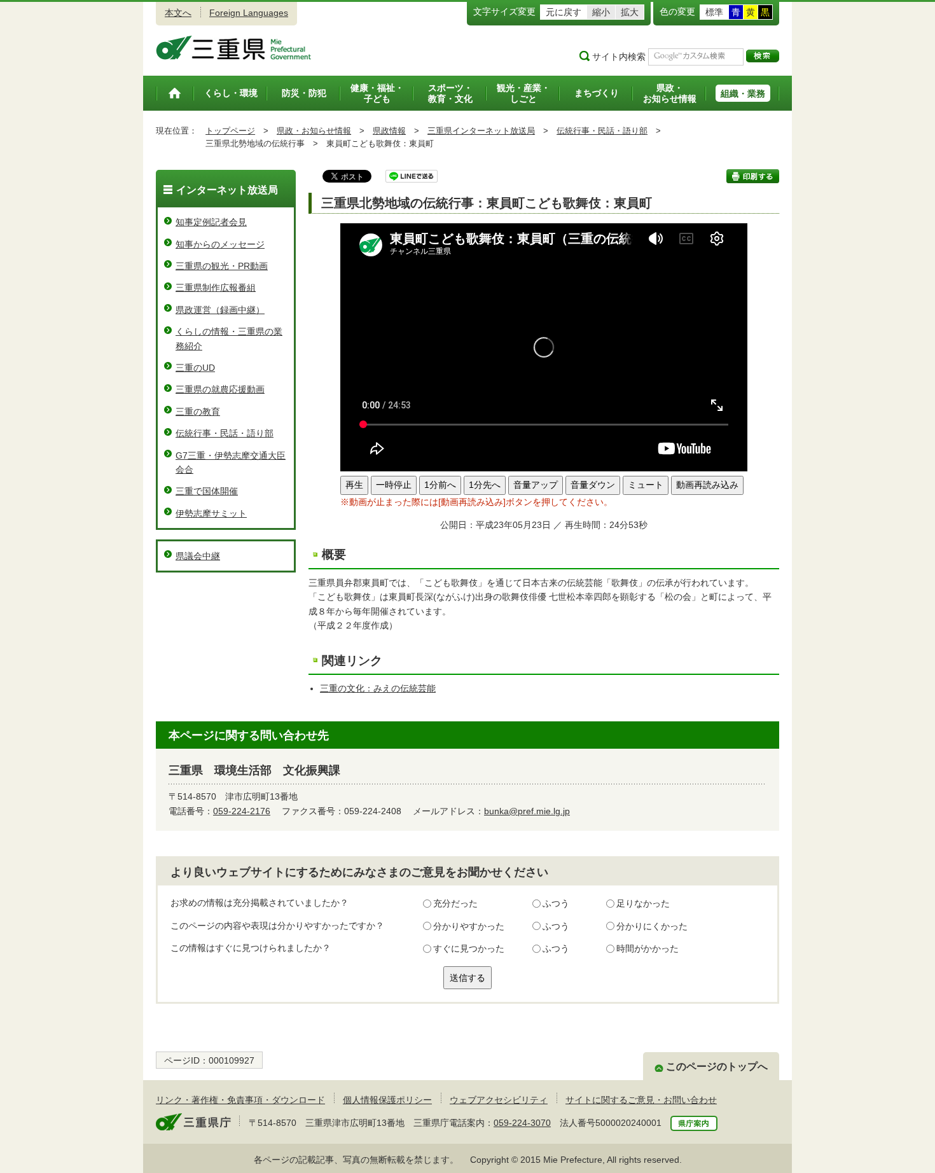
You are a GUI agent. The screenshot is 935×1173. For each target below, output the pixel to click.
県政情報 (389, 130)
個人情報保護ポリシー (387, 1100)
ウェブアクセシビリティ (499, 1100)
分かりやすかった (468, 926)
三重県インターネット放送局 (481, 130)
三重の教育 (198, 411)
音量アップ (535, 485)
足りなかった (643, 903)
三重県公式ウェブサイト (234, 48)
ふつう (556, 903)
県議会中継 (198, 556)
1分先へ (485, 485)
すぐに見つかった (468, 948)
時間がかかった (647, 948)
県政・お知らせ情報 (314, 130)
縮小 (601, 12)
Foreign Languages (248, 13)
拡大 (630, 12)
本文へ (178, 13)
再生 (354, 485)
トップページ (230, 130)
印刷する (752, 176)
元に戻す (563, 12)
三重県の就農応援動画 (220, 389)
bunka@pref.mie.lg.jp (527, 811)
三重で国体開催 (207, 491)
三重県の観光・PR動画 (222, 266)
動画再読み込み (707, 485)
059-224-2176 (241, 811)
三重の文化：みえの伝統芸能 (378, 688)
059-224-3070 (522, 1123)
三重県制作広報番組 (216, 287)
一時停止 (394, 485)
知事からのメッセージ (220, 244)
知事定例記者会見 (211, 222)
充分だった (455, 903)
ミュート (645, 485)
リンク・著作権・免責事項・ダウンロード (240, 1100)
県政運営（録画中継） (220, 310)
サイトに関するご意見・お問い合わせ (641, 1100)
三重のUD (195, 368)
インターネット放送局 (227, 189)
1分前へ (440, 485)
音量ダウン (593, 485)
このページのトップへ (717, 1066)
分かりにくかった (652, 926)
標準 (714, 12)
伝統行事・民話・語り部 (602, 130)
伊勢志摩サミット (211, 513)
